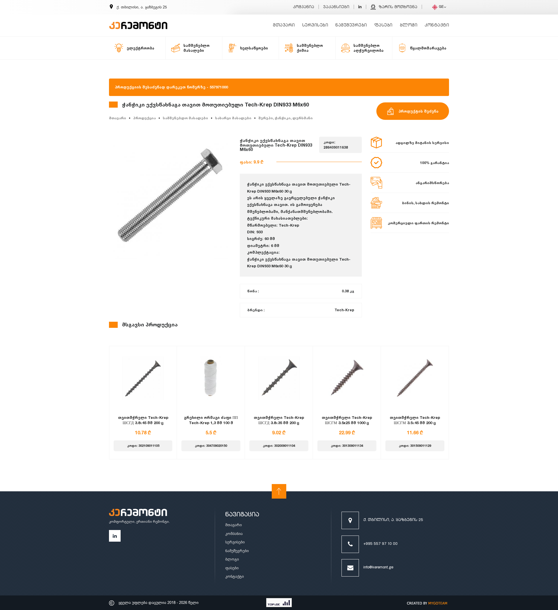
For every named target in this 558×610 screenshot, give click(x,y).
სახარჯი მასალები (233, 118)
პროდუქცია (144, 118)
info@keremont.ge (378, 568)
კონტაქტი (437, 25)
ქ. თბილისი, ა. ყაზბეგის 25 (393, 520)
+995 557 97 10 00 (380, 544)
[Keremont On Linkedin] (360, 7)
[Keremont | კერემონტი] (138, 513)
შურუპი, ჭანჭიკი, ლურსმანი (285, 118)
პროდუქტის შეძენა (418, 111)
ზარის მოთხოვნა (398, 7)
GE (441, 7)
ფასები (383, 25)
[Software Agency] (427, 602)
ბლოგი (409, 25)
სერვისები (315, 25)
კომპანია (303, 7)
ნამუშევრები (351, 25)
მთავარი (284, 25)
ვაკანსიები (336, 7)
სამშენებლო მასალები (185, 118)
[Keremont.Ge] (138, 21)
